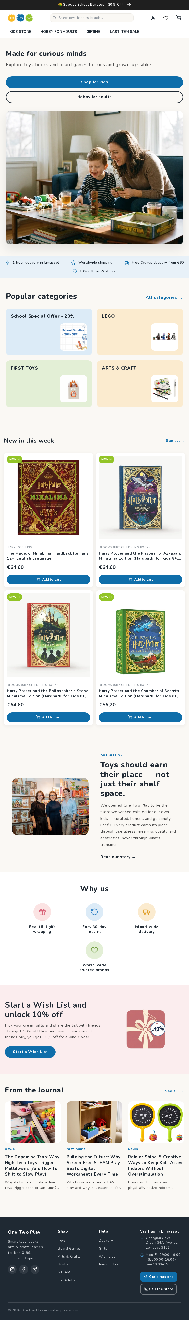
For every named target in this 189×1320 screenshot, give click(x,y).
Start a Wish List (30, 1051)
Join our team (110, 1264)
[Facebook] (23, 1269)
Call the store (161, 1289)
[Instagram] (12, 1269)
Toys (62, 1240)
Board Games (69, 1248)
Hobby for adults (94, 97)
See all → (175, 440)
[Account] (153, 17)
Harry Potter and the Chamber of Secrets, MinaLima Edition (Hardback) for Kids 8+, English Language (139, 693)
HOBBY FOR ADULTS (58, 31)
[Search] (54, 17)
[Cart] (178, 17)
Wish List (107, 1256)
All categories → (164, 297)
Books (63, 1264)
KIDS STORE (20, 31)
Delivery (106, 1240)
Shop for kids (94, 82)
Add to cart (51, 579)
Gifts (103, 1248)
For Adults (67, 1280)
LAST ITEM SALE (124, 31)
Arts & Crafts (69, 1256)
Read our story (118, 857)
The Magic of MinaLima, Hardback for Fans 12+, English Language (48, 556)
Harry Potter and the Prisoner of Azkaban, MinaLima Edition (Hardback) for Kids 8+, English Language (140, 556)
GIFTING (93, 31)
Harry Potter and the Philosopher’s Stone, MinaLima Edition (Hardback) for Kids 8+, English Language (48, 693)
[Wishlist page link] (165, 17)
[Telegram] (35, 1269)
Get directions (161, 1277)
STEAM (64, 1272)
